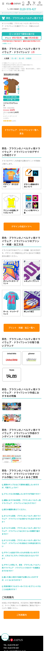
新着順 (28, 58)
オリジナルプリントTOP (10, 13)
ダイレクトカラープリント (11, 272)
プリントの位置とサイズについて (11, 204)
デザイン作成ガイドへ (21, 226)
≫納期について (6, 43)
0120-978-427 (28, 9)
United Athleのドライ (12, 358)
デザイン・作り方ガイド (11, 178)
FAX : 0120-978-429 (11, 648)
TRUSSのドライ (12, 374)
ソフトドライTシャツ (11, 97)
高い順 (21, 58)
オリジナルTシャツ (25, 13)
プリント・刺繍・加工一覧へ (21, 327)
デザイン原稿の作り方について (31, 178)
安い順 (13, 58)
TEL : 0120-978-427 (11, 645)
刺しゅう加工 (31, 303)
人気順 (6, 58)
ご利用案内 (22, 614)
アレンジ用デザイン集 (31, 204)
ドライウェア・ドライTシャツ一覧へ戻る (22, 131)
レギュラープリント (31, 272)
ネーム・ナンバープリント (11, 303)
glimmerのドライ (31, 358)
